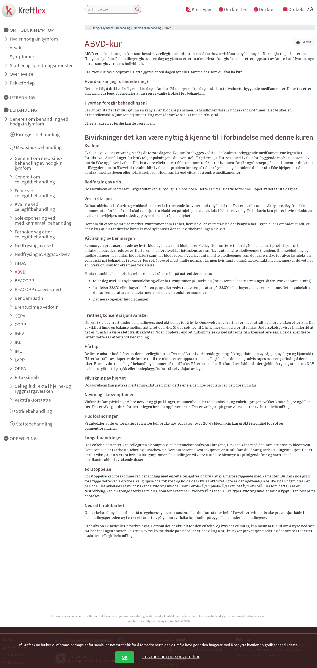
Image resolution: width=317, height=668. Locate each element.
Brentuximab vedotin (37, 307)
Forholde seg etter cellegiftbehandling (35, 234)
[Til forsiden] (39, 10)
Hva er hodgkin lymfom (34, 39)
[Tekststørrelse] (311, 10)
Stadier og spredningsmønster (41, 65)
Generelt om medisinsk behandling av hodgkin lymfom (39, 163)
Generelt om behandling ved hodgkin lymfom (39, 121)
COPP (20, 324)
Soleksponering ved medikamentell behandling (43, 220)
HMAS (21, 263)
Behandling (123, 28)
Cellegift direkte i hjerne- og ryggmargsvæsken (43, 388)
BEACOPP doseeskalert (38, 289)
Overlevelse (21, 74)
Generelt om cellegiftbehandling (35, 179)
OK (124, 657)
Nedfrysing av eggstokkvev (42, 254)
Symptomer (22, 56)
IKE (18, 342)
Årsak (15, 48)
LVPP (20, 360)
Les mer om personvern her (170, 656)
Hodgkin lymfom (102, 28)
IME (18, 351)
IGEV (19, 333)
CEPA (20, 316)
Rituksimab (27, 377)
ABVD (20, 272)
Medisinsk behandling (147, 28)
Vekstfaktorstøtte (33, 400)
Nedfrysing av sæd (34, 245)
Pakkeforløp (22, 83)
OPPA (20, 368)
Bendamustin (29, 298)
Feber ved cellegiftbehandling (35, 193)
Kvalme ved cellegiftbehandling (35, 206)
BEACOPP (24, 280)
